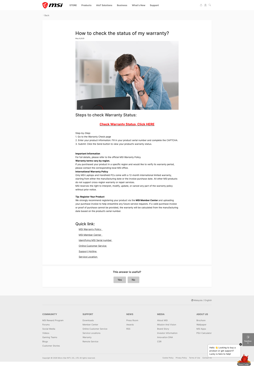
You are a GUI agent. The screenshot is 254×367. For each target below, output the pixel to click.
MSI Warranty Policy (91, 229)
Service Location (88, 256)
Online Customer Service (93, 245)
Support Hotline (88, 251)
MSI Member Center (91, 234)
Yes (120, 279)
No (133, 279)
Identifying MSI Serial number (95, 240)
